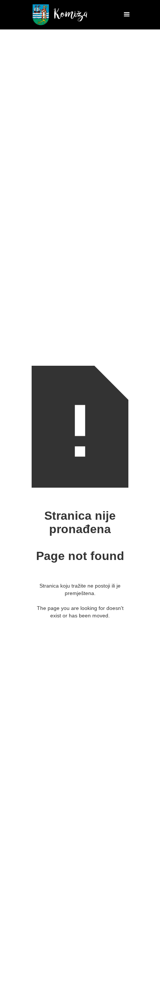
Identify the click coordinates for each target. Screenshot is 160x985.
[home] (58, 14)
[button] (123, 14)
